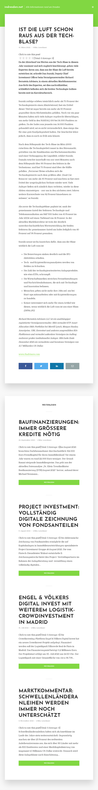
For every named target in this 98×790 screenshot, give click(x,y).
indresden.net (13, 7)
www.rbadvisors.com (29, 354)
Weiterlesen (49, 482)
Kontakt (57, 7)
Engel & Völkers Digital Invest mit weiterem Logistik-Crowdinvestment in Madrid (47, 610)
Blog (47, 7)
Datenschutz (82, 7)
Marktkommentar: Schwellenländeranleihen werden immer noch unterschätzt (48, 703)
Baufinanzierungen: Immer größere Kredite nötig (49, 428)
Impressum (69, 7)
